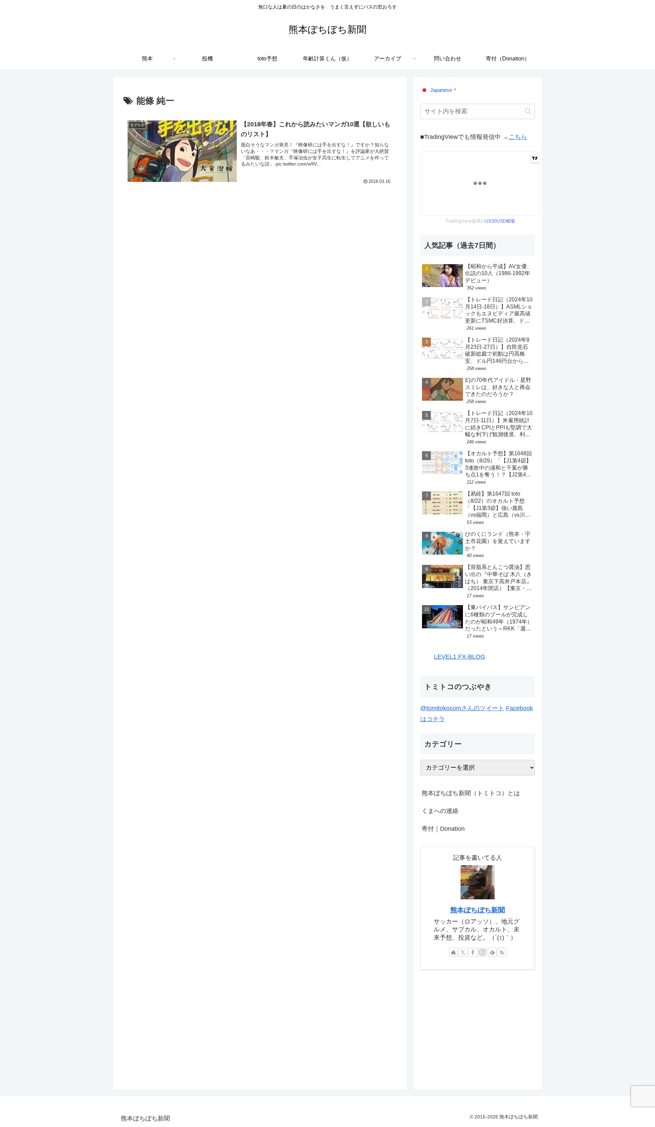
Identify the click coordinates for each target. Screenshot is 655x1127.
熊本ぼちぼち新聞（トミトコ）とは (471, 793)
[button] (528, 111)
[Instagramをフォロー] (482, 952)
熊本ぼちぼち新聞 (477, 910)
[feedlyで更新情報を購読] (492, 952)
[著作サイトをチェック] (453, 952)
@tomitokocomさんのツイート (462, 708)
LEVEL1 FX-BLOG (459, 656)
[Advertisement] (259, 255)
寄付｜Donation (443, 828)
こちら (518, 136)
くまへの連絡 (440, 811)
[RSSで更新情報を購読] (501, 952)
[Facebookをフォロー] (472, 952)
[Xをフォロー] (462, 952)
